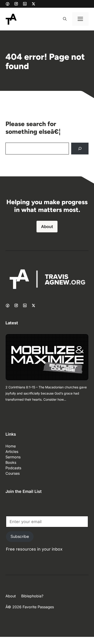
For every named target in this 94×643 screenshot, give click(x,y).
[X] (33, 4)
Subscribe (19, 536)
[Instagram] (16, 4)
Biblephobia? (32, 596)
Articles (11, 451)
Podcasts (13, 468)
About (47, 226)
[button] (64, 19)
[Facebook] (7, 4)
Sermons (13, 457)
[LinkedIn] (25, 4)
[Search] (80, 148)
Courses (12, 473)
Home (10, 446)
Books (10, 462)
